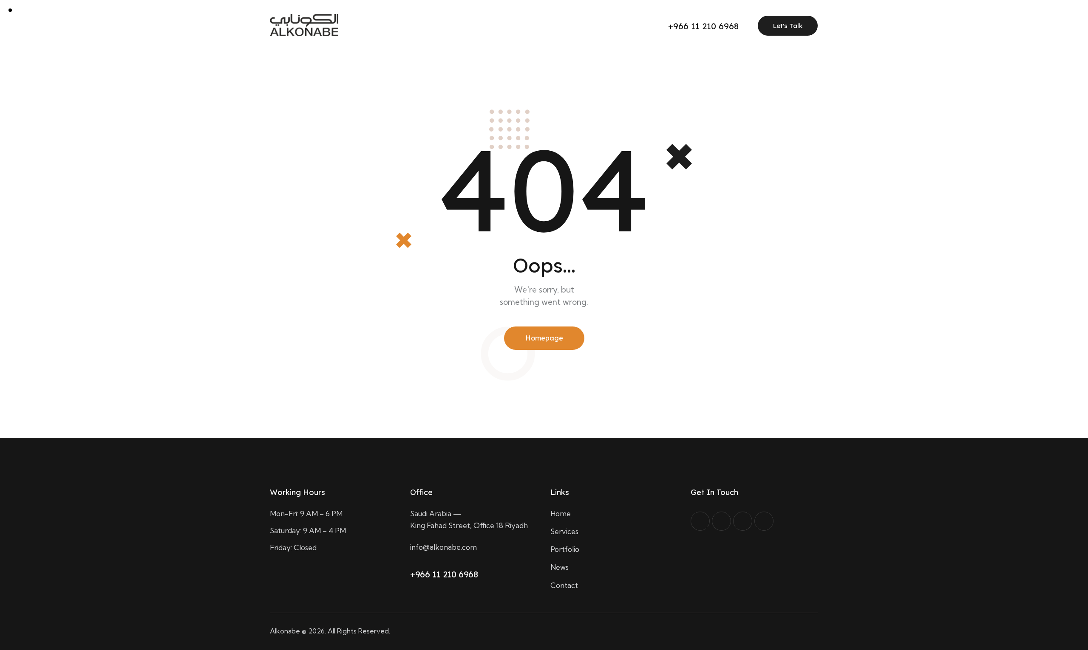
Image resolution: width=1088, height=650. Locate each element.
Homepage (544, 338)
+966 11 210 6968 (444, 574)
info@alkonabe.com (443, 547)
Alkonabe (285, 631)
